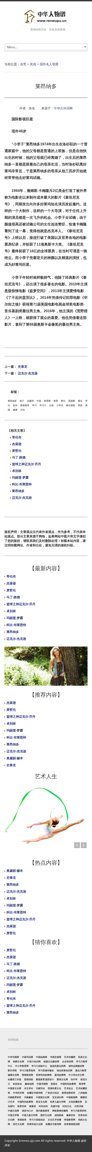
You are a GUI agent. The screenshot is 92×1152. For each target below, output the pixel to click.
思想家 (71, 400)
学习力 (43, 405)
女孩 (51, 405)
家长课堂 (70, 405)
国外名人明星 (49, 64)
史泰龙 (22, 366)
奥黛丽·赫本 (14, 758)
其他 (33, 64)
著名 (80, 400)
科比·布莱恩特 (22, 484)
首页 (23, 64)
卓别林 (16, 471)
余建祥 (30, 400)
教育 (56, 400)
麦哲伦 (16, 450)
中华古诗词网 (63, 108)
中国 (39, 400)
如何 (15, 405)
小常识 (59, 405)
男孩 (80, 405)
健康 (15, 409)
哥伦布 (16, 437)
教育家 (47, 400)
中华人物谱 (73, 1141)
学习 (34, 405)
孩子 (22, 400)
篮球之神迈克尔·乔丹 (26, 464)
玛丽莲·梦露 (20, 477)
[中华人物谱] (46, 16)
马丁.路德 (18, 457)
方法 (22, 409)
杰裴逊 (16, 444)
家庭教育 (24, 405)
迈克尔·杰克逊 (28, 373)
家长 (63, 400)
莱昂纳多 (12, 400)
